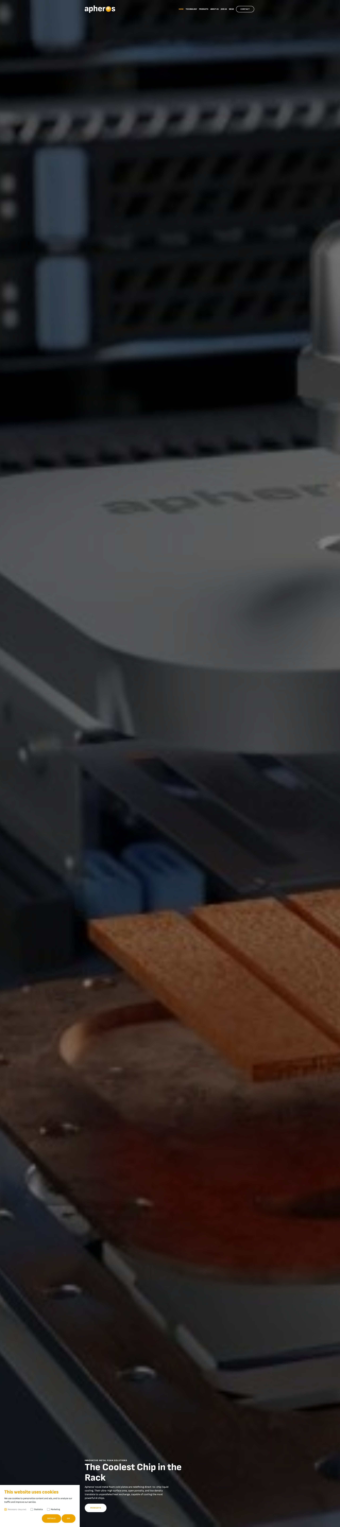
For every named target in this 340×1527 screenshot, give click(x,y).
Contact (245, 9)
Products (203, 9)
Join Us (224, 9)
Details (51, 1518)
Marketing (55, 1509)
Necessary (17, 1509)
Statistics (38, 1509)
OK (68, 1518)
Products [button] (95, 1508)
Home (181, 9)
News (231, 9)
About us (214, 9)
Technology (191, 9)
